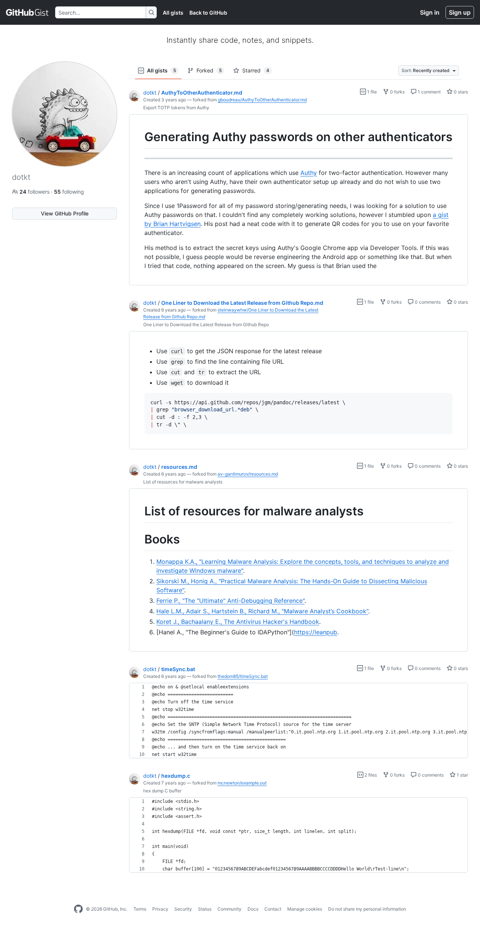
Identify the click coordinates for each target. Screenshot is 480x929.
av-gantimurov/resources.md (248, 474)
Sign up (460, 12)
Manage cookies (304, 909)
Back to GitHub (208, 12)
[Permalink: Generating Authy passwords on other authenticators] (139, 137)
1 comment (429, 92)
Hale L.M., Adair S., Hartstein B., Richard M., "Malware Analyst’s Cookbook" (262, 611)
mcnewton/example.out (242, 783)
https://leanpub (315, 632)
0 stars (460, 92)
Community (230, 909)
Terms (140, 909)
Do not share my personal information (367, 909)
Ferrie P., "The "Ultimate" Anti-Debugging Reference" (230, 600)
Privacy (160, 909)
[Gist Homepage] (27, 12)
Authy (308, 172)
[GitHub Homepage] (78, 909)
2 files (370, 775)
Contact (272, 909)
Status (205, 909)
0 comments (427, 302)
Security (183, 909)
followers (35, 191)
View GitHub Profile (64, 213)
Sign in (430, 12)
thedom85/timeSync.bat (243, 676)
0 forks (397, 92)
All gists (173, 12)
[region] (298, 199)
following (69, 191)
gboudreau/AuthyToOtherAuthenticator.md (262, 99)
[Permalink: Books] (139, 539)
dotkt (149, 92)
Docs (253, 909)
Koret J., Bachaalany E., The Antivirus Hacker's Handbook (237, 621)
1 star (462, 775)
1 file (371, 92)
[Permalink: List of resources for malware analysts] (139, 511)
